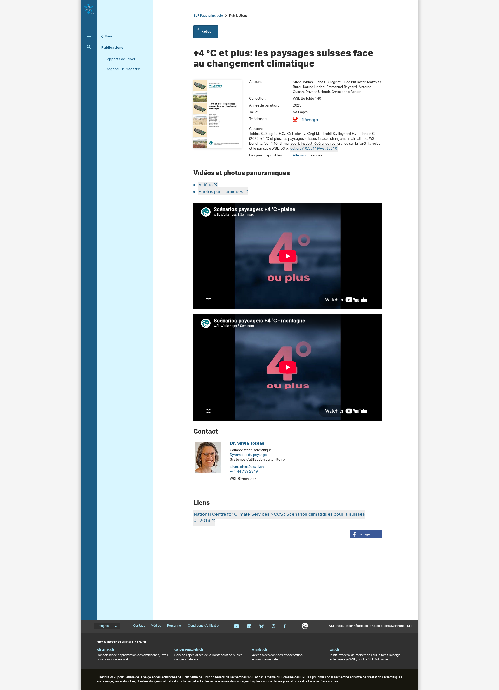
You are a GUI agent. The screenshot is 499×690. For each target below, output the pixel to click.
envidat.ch (259, 650)
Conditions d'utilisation (204, 626)
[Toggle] (89, 36)
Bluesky (261, 626)
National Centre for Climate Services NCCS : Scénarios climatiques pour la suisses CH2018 (279, 518)
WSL (305, 626)
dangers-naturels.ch (188, 650)
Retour (207, 32)
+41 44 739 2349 (244, 471)
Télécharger (309, 120)
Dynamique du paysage (248, 455)
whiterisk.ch (105, 650)
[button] (366, 534)
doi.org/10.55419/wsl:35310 (313, 148)
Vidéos (206, 185)
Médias (156, 626)
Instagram (273, 626)
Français (103, 626)
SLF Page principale (208, 16)
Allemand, (301, 155)
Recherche (89, 47)
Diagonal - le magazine (123, 69)
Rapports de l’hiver (120, 59)
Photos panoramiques (221, 192)
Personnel (174, 626)
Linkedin (249, 626)
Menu (108, 36)
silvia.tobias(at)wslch (247, 467)
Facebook (285, 626)
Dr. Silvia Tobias (247, 443)
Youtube (236, 626)
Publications (112, 47)
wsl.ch (334, 650)
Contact (139, 626)
